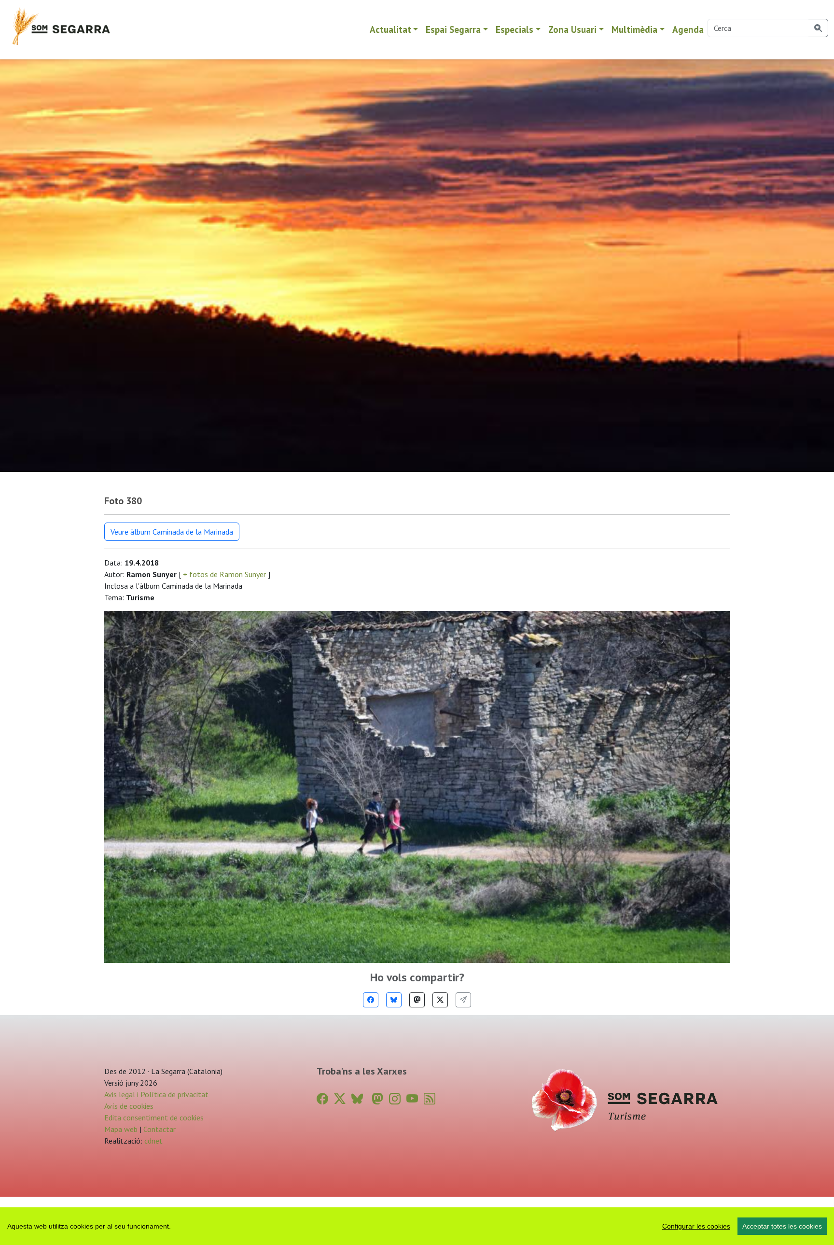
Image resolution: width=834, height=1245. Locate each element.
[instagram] (395, 1098)
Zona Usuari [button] (572, 29)
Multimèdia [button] (634, 29)
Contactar (159, 1129)
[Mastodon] (417, 999)
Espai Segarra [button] (453, 29)
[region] (417, 1226)
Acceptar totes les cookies (782, 1226)
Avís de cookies (128, 1106)
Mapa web (121, 1129)
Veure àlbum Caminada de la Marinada (172, 532)
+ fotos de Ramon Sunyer (224, 574)
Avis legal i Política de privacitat (156, 1094)
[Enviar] (463, 999)
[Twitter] (440, 999)
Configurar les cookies (696, 1226)
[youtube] (412, 1098)
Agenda (688, 29)
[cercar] (818, 28)
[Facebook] (370, 999)
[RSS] (429, 1098)
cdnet (152, 1141)
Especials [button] (514, 29)
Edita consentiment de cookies (154, 1117)
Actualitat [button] (390, 29)
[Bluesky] (394, 999)
